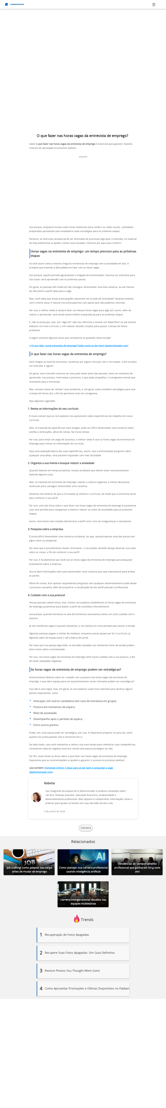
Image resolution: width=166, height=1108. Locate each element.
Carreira (86, 828)
